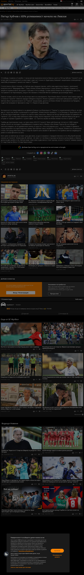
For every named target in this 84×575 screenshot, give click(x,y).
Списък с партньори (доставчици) (21, 567)
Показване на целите (57, 556)
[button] (6, 554)
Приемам (57, 550)
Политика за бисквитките (26, 551)
